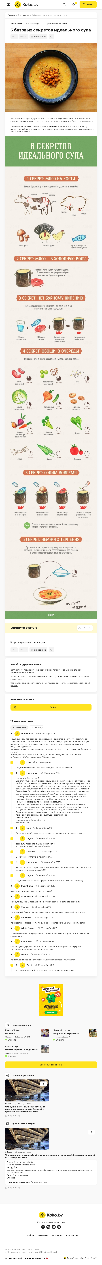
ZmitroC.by (90, 1258)
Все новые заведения (51, 1065)
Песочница (16, 24)
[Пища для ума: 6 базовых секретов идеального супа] (52, 77)
